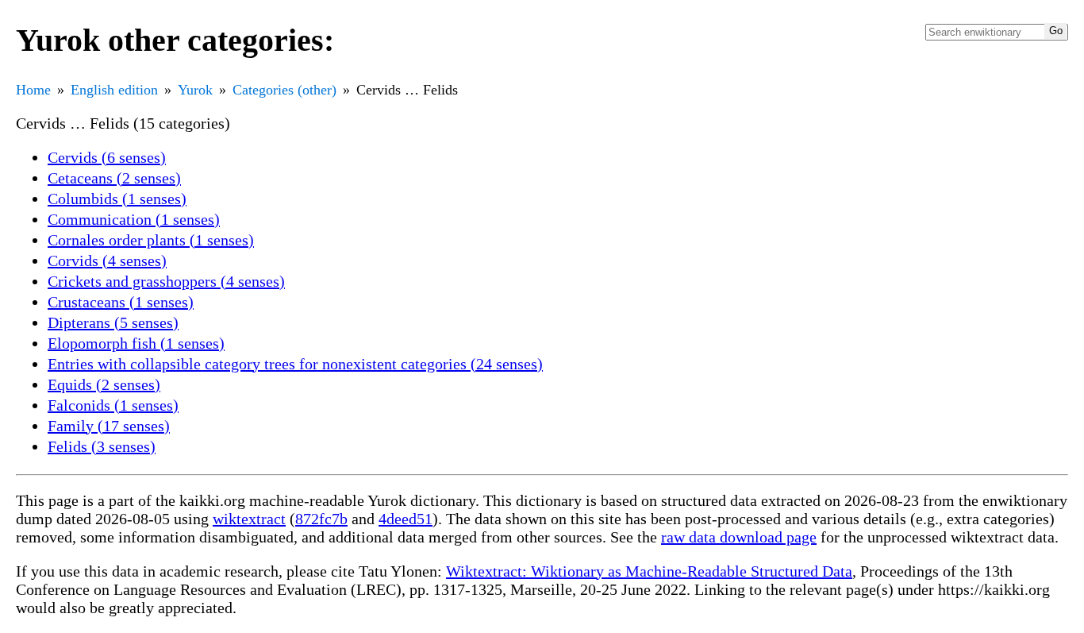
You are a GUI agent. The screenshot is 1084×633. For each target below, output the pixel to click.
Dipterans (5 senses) (113, 322)
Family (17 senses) (109, 425)
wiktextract (249, 518)
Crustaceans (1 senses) (121, 302)
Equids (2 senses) (104, 384)
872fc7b (321, 518)
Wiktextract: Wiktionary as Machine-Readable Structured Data (649, 571)
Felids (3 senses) (102, 446)
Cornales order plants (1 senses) (151, 240)
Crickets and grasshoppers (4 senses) (166, 281)
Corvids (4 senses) (107, 260)
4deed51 (405, 518)
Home (33, 90)
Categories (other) (284, 90)
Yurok (195, 90)
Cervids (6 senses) (107, 157)
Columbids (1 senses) (117, 198)
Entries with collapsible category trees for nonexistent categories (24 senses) (295, 363)
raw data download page (739, 537)
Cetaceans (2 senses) (114, 178)
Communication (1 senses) (134, 219)
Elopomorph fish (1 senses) (136, 343)
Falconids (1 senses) (113, 405)
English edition (114, 90)
